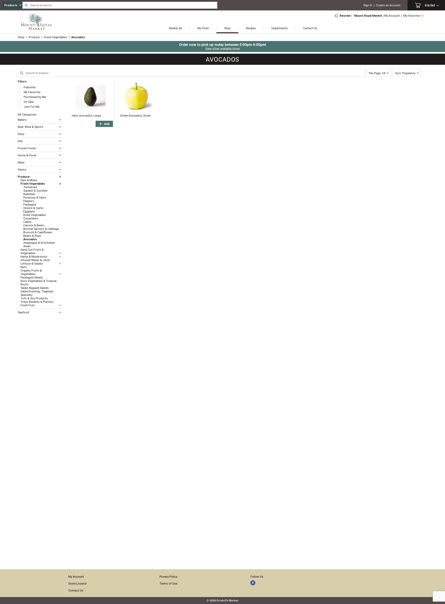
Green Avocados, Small (135, 115)
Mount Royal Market (368, 15)
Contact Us (75, 590)
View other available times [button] (222, 48)
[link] (252, 582)
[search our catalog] (26, 5)
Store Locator (77, 583)
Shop (21, 37)
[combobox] (12, 5)
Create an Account (388, 5)
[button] (59, 120)
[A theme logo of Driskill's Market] (36, 26)
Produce (34, 37)
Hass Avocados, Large (86, 115)
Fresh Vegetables (55, 37)
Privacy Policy (168, 576)
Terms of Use (168, 583)
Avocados (78, 37)
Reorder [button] (345, 15)
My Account (76, 576)
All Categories (27, 114)
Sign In (367, 5)
